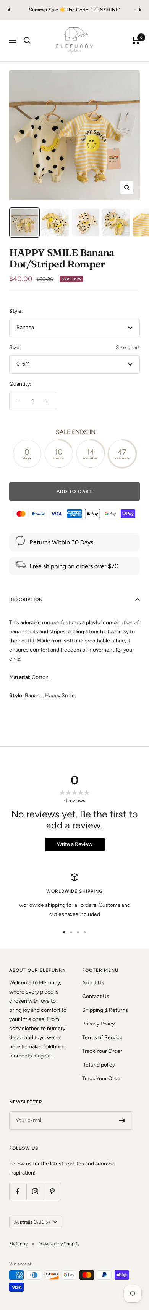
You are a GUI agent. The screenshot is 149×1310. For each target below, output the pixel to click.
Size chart (128, 347)
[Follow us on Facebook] (17, 1191)
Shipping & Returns (105, 1010)
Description (26, 599)
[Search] (27, 40)
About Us (93, 982)
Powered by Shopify (58, 1243)
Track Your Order (102, 1051)
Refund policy (98, 1065)
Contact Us (95, 996)
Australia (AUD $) (32, 1222)
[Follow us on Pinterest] (52, 1191)
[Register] (122, 1120)
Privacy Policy (98, 1024)
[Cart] (136, 40)
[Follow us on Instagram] (35, 1191)
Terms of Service (102, 1037)
